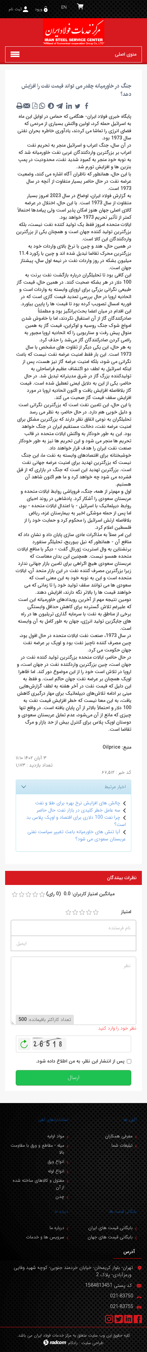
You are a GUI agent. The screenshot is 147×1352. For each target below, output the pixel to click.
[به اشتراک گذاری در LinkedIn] (69, 106)
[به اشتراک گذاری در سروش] (51, 106)
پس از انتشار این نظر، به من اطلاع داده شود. (80, 1061)
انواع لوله (56, 1171)
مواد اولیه (55, 1136)
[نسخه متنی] (19, 106)
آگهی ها (130, 1119)
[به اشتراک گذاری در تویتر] (78, 106)
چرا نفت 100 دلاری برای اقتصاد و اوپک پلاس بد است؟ (76, 821)
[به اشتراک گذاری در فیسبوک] (86, 106)
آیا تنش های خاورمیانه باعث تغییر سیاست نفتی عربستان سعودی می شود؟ (76, 835)
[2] (75, 912)
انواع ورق (56, 1161)
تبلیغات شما (122, 1145)
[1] (68, 912)
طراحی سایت (92, 1343)
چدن (59, 1196)
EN (64, 7)
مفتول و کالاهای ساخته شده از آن (38, 1184)
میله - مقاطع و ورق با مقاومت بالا (37, 1149)
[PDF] (34, 106)
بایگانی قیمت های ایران (110, 1227)
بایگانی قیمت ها (123, 1211)
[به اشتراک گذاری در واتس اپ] (42, 106)
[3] (82, 912)
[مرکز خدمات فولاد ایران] (73, 32)
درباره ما (61, 1211)
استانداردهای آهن (53, 1119)
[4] (89, 912)
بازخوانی (24, 1042)
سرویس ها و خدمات (45, 1237)
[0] (15, 894)
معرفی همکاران (119, 1136)
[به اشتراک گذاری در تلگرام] (60, 106)
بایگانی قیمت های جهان (110, 1237)
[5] (96, 912)
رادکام (73, 1343)
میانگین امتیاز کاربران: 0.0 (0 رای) (80, 894)
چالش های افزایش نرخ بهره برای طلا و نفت (77, 803)
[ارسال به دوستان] (27, 106)
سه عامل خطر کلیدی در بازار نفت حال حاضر (78, 810)
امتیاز (126, 912)
